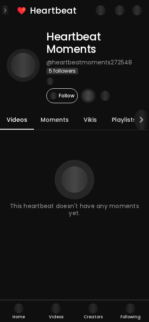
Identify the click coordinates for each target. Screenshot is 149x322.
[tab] (18, 311)
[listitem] (47, 10)
